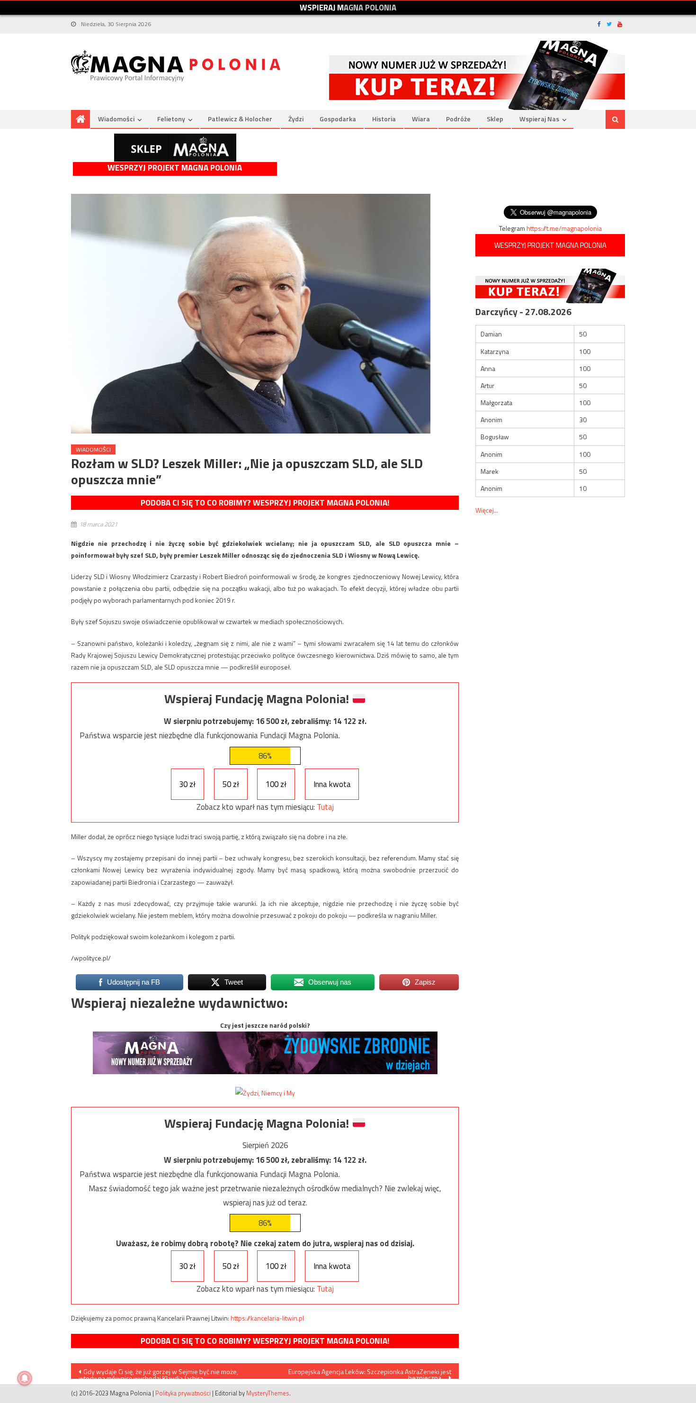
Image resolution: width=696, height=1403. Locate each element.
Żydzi (295, 119)
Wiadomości (116, 119)
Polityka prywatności (183, 1393)
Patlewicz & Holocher (240, 119)
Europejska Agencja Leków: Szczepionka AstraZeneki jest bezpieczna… (369, 1373)
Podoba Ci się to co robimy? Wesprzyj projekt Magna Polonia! (265, 503)
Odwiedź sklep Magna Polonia (175, 148)
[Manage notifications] (24, 1378)
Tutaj (325, 807)
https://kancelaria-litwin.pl (267, 1318)
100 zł (276, 784)
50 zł (231, 784)
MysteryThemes (267, 1393)
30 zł (187, 784)
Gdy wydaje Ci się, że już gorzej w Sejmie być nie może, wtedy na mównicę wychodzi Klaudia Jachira (158, 1373)
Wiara (421, 119)
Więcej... (486, 510)
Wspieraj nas (539, 119)
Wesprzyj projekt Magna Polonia (174, 168)
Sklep (495, 119)
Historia (384, 119)
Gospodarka (338, 119)
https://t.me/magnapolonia (564, 228)
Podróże (458, 119)
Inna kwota (332, 784)
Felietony (171, 119)
